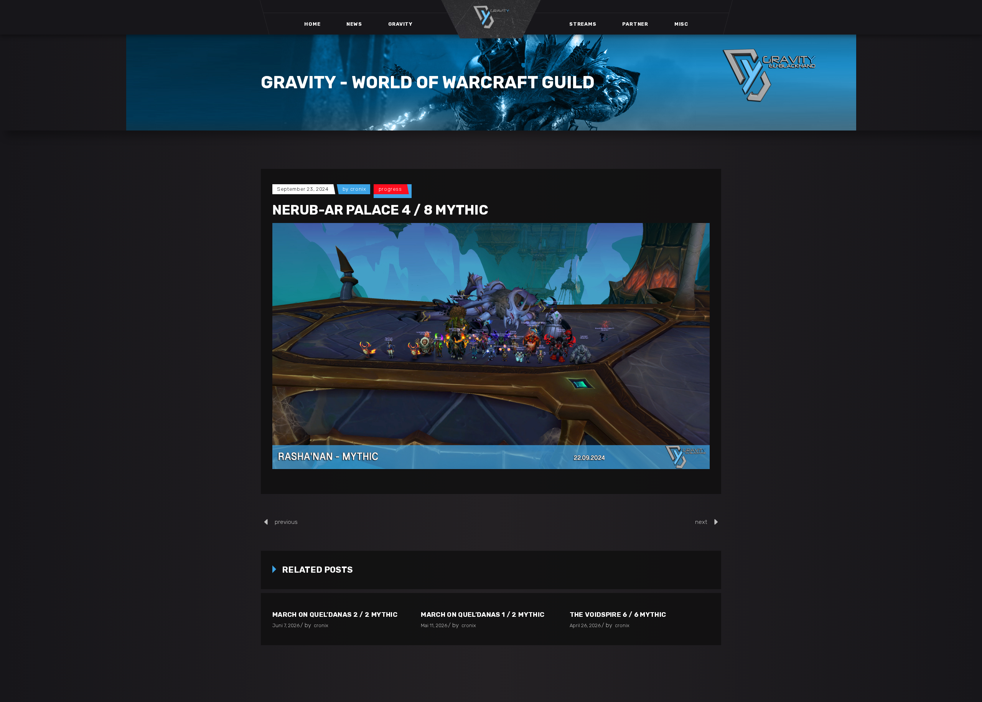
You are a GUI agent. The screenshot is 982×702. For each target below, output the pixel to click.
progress (390, 189)
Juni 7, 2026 (286, 625)
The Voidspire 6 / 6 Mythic (618, 614)
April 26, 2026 (585, 625)
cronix (358, 189)
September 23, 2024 (303, 189)
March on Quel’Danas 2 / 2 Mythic (334, 614)
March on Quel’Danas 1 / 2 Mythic (482, 614)
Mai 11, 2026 (434, 625)
